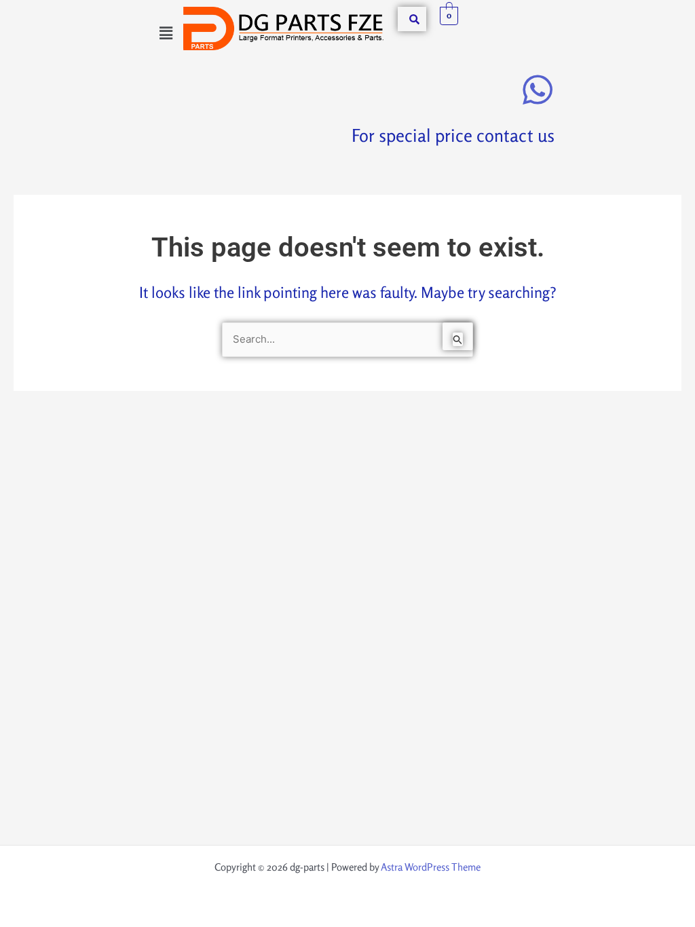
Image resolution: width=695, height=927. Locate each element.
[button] (165, 32)
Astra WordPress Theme (431, 866)
